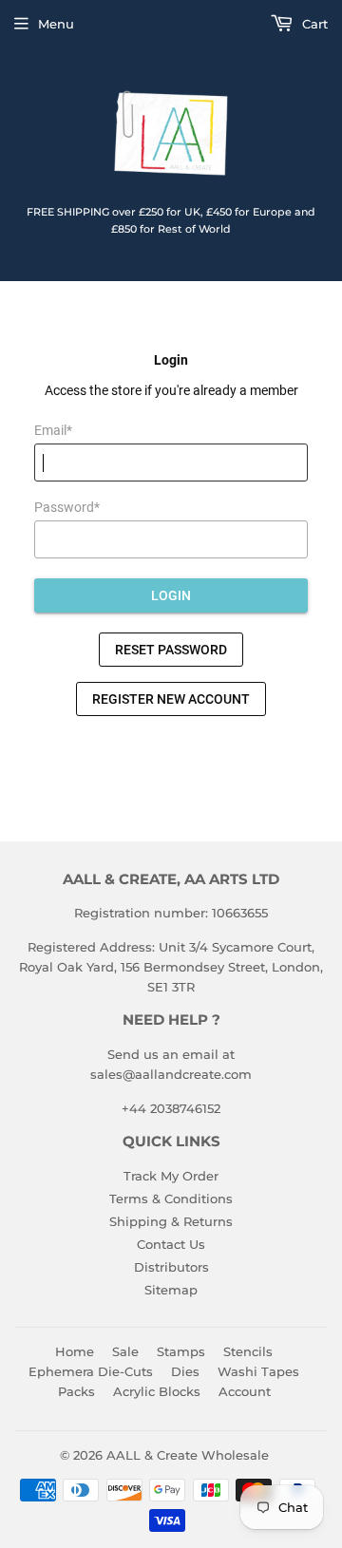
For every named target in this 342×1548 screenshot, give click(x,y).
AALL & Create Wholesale (187, 1455)
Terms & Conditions (171, 1198)
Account (244, 1391)
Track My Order (171, 1175)
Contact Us (171, 1244)
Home (74, 1351)
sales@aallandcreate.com (171, 1074)
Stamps (181, 1351)
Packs (76, 1391)
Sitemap (171, 1289)
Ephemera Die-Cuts (90, 1371)
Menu (56, 23)
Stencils (248, 1351)
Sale (125, 1351)
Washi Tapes (258, 1371)
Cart (313, 23)
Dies (185, 1371)
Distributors (171, 1266)
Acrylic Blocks (156, 1391)
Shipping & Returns (171, 1221)
